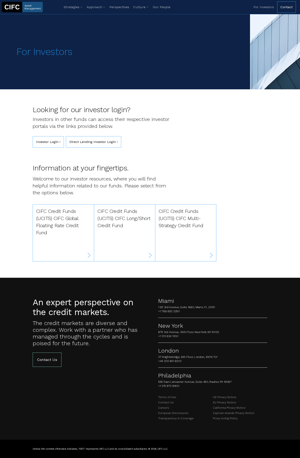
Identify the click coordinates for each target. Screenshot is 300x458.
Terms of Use (167, 397)
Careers (163, 407)
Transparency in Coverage (176, 418)
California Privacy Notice (229, 407)
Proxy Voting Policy (225, 418)
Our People (161, 7)
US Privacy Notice (224, 397)
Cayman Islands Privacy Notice (233, 413)
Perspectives (119, 7)
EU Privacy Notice (224, 402)
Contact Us (47, 359)
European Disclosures (173, 413)
